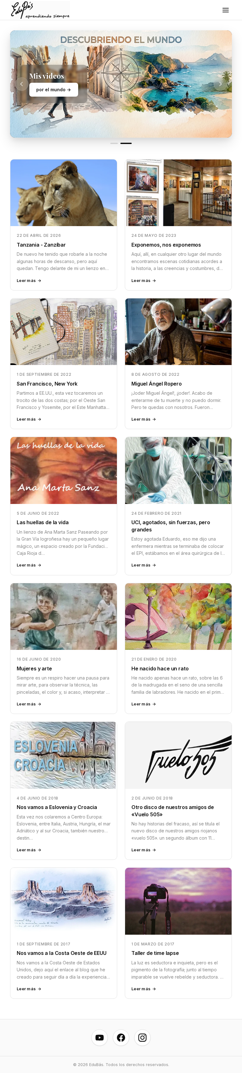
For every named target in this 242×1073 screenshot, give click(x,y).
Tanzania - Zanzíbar (41, 245)
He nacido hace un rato (159, 668)
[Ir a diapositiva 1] (114, 143)
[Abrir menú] (225, 10)
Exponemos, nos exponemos (166, 245)
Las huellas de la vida (42, 522)
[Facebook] (121, 1037)
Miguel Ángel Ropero (156, 384)
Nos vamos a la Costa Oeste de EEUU (62, 953)
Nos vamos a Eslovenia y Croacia (57, 807)
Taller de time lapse (155, 953)
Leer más (26, 280)
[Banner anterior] (21, 84)
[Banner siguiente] (220, 84)
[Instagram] (142, 1037)
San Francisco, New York (47, 384)
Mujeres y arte (34, 668)
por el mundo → (53, 89)
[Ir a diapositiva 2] (126, 143)
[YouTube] (99, 1037)
